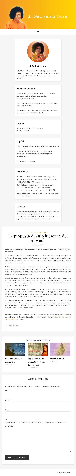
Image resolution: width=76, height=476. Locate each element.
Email (7, 400)
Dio (42, 182)
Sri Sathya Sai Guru (23, 131)
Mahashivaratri (46, 187)
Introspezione (32, 188)
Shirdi (45, 193)
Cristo (55, 179)
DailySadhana (26, 182)
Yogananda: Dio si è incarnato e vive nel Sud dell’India (36, 361)
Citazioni (30, 179)
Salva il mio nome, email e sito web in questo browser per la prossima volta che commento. (36, 422)
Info (26, 187)
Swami (57, 193)
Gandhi (50, 185)
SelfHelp (40, 193)
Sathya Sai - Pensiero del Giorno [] (30, 128)
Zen (29, 196)
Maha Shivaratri (21, 191)
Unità (18, 196)
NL (23, 319)
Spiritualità (51, 193)
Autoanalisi (28, 176)
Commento (9, 426)
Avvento (39, 176)
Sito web (8, 410)
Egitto (36, 185)
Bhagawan (50, 176)
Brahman (19, 179)
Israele (39, 188)
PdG (52, 190)
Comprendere (38, 179)
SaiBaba (29, 193)
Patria (46, 191)
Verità (22, 196)
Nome (8, 390)
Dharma (38, 182)
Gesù (18, 188)
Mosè (37, 191)
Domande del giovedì (25, 185)
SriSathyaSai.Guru (22, 156)
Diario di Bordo (38, 113)
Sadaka (23, 193)
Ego (40, 185)
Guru (22, 188)
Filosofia (44, 185)
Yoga (26, 196)
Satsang (34, 193)
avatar (34, 177)
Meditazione (30, 191)
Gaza (54, 185)
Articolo (20, 176)
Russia (18, 193)
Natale (42, 191)
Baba (44, 177)
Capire (24, 179)
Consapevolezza (47, 179)
